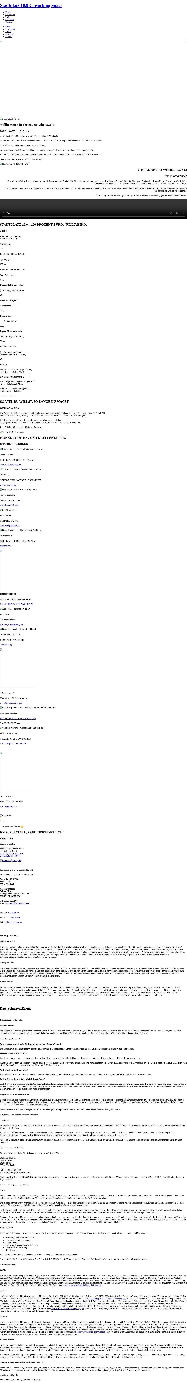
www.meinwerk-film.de (10, 464)
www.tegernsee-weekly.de (11, 624)
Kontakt (8, 22)
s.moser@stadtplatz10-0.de (11, 853)
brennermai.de (6, 546)
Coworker (9, 19)
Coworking (10, 14)
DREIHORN (13, 912)
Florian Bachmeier (14, 922)
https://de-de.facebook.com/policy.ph (67, 1308)
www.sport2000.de (8, 806)
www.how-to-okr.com (9, 505)
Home (8, 12)
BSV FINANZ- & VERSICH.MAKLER (18, 718)
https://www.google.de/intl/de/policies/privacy (82, 1285)
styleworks (15, 917)
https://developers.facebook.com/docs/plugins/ (106, 1299)
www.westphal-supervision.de (13, 743)
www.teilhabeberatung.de (11, 703)
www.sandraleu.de (8, 485)
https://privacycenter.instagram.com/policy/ (91, 1332)
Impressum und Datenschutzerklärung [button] (16, 870)
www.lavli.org (6, 644)
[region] (93, 76)
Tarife (8, 17)
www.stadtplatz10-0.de (10, 525)
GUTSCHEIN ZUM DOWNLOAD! (16, 604)
